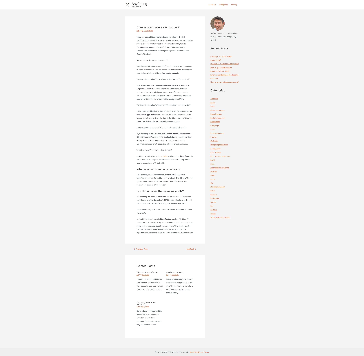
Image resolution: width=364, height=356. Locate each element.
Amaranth (214, 99)
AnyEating (139, 4)
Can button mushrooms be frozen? (224, 64)
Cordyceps (214, 126)
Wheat (213, 214)
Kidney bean (215, 149)
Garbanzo (214, 141)
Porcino (213, 194)
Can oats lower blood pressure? (146, 303)
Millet (212, 175)
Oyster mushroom (217, 187)
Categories (223, 5)
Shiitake (213, 210)
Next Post (191, 249)
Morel (212, 179)
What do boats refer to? (147, 272)
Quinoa (213, 202)
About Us (212, 5)
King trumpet (215, 152)
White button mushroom (220, 217)
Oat (137, 31)
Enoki (212, 129)
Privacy (234, 5)
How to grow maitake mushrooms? (224, 82)
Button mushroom (217, 118)
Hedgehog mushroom (219, 145)
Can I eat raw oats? (174, 272)
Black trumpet (216, 114)
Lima (212, 164)
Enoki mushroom (217, 133)
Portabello (214, 198)
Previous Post (141, 249)
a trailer (164, 156)
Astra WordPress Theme (199, 352)
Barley (212, 103)
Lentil (212, 160)
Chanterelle (215, 122)
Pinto (212, 191)
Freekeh (213, 137)
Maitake (213, 172)
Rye (211, 206)
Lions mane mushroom (219, 168)
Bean (212, 106)
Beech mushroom (217, 110)
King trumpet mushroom (220, 156)
